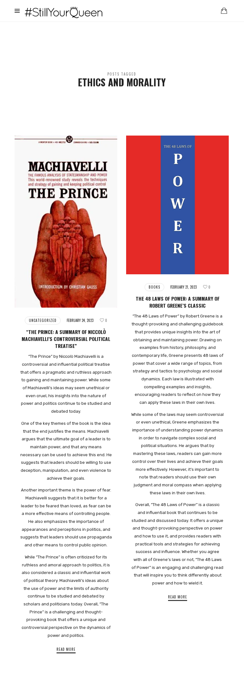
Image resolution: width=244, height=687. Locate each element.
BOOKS (154, 287)
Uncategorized (43, 320)
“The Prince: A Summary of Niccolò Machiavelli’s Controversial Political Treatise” (66, 339)
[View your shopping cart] (224, 10)
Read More (66, 649)
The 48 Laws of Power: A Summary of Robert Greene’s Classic (178, 302)
